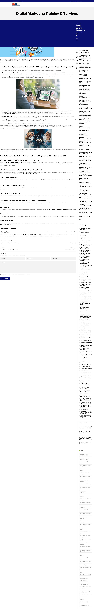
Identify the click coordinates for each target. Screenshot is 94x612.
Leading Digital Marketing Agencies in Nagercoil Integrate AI (85, 584)
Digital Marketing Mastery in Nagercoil (84, 572)
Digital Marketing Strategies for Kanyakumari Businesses (85, 578)
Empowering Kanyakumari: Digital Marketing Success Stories (85, 293)
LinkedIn (10, 224)
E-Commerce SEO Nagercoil (84, 107)
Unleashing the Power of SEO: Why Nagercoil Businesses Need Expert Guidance (85, 214)
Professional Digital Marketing (85, 160)
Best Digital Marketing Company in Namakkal (85, 514)
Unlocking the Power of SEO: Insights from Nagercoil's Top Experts (84, 218)
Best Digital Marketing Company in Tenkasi (85, 540)
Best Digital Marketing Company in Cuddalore (85, 477)
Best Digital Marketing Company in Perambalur (85, 518)
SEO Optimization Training (84, 170)
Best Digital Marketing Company (85, 81)
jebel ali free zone (82, 134)
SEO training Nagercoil (83, 174)
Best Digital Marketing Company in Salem (85, 532)
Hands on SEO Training (83, 580)
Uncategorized (82, 211)
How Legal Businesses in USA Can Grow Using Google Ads (84, 427)
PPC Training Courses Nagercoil (85, 159)
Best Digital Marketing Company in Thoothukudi (85, 547)
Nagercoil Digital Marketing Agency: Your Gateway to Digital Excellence (85, 147)
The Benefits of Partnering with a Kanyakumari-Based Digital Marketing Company (85, 188)
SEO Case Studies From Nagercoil (85, 167)
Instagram (2, 224)
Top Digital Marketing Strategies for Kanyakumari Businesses (85, 406)
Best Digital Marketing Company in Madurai (85, 503)
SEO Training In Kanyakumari (5, 238)
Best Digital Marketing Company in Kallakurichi (85, 492)
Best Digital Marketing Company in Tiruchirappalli (85, 551)
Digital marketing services (84, 100)
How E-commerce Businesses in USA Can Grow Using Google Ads (84, 443)
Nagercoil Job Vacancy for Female (85, 152)
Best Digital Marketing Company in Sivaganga (85, 536)
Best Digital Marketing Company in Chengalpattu (85, 466)
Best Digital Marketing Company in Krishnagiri (85, 499)
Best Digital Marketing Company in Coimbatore (85, 473)
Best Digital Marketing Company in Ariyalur (85, 462)
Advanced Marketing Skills (85, 242)
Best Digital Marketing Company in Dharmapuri (85, 481)
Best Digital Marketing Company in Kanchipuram (85, 495)
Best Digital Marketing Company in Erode (85, 488)
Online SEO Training (83, 588)
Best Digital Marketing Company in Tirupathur (85, 555)
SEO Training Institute (83, 601)
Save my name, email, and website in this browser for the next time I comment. (15, 274)
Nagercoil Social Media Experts (86, 342)
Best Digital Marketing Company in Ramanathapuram (85, 525)
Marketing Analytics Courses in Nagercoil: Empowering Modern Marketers (85, 140)
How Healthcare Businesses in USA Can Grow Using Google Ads (85, 438)
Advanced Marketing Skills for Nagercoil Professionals (85, 459)
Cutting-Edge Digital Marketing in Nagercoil (85, 568)
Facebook (34, 216)
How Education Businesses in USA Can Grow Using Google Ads (84, 432)
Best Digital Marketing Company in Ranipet (85, 529)
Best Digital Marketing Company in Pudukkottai (85, 521)
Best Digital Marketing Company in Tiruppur (85, 558)
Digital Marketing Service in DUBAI (85, 574)
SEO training (82, 599)
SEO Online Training (83, 597)
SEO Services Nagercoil (83, 171)
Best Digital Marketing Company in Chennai (85, 470)
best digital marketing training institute (25, 125)
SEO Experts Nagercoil (83, 168)
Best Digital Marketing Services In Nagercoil (85, 562)
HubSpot (38, 195)
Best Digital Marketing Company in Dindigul (85, 484)
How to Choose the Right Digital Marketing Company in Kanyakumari (85, 122)
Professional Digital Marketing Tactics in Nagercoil (85, 592)
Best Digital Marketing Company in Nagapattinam (85, 510)
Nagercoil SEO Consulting (84, 153)
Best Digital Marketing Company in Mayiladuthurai (85, 507)
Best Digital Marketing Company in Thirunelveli (85, 543)
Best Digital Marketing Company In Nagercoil (8, 240)
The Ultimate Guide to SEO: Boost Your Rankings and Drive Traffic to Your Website (85, 203)
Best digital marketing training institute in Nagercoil (11, 242)
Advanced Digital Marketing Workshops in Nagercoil (84, 455)
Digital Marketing (82, 93)
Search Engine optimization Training (85, 594)
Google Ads (33, 195)
